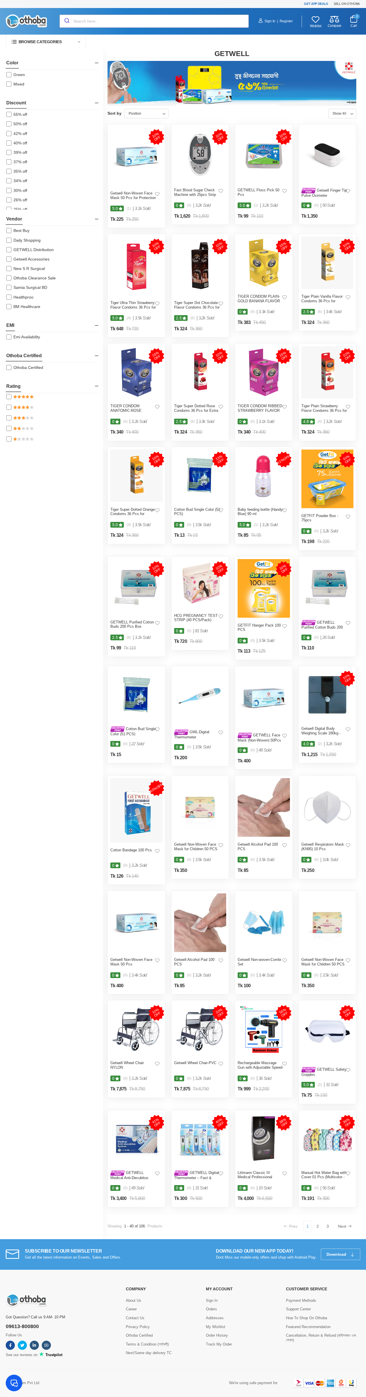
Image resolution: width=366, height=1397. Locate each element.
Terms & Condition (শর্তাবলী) (147, 1344)
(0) (189, 205)
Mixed (18, 84)
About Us (133, 1300)
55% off (20, 114)
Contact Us (135, 1318)
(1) (129, 208)
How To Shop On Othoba (306, 1318)
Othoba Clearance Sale (34, 278)
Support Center (298, 1309)
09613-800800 (22, 1326)
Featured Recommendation (308, 1327)
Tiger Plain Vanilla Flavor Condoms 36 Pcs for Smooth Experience (322, 300)
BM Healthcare (26, 306)
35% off (20, 171)
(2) (320, 744)
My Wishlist (215, 1327)
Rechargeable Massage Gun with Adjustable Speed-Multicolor (260, 1067)
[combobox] (154, 21)
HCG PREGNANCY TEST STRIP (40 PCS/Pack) (196, 617)
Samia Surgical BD (30, 287)
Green (19, 74)
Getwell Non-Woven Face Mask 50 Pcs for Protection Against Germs (133, 197)
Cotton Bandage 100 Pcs (131, 850)
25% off (20, 209)
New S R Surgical (29, 268)
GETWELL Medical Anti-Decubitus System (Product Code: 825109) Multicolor (129, 1180)
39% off (20, 152)
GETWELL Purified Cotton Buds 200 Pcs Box (132, 624)
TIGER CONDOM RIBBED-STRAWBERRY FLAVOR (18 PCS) (260, 410)
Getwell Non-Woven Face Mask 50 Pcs (131, 961)
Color (12, 62)
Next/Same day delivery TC (149, 1353)
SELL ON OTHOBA (347, 3)
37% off (20, 162)
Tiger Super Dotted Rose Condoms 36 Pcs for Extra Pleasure (196, 410)
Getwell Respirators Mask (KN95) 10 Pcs (322, 846)
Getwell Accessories (31, 259)
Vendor (14, 218)
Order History (217, 1335)
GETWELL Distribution (33, 249)
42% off (20, 133)
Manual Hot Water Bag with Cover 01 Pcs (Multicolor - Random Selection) (324, 1177)
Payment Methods (301, 1300)
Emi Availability (26, 337)
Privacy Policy (138, 1327)
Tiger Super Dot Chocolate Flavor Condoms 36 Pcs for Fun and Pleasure (197, 307)
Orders (211, 1309)
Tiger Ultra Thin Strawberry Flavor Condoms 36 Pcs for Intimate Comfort (133, 307)
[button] (46, 42)
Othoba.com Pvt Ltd (22, 1383)
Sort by (115, 113)
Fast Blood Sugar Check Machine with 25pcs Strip (195, 192)
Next (342, 1226)
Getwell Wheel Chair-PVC (195, 1063)
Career (131, 1309)
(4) (129, 318)
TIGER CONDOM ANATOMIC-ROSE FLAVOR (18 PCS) (126, 410)
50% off (20, 124)
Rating (13, 386)
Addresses (215, 1318)
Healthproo (23, 297)
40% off (20, 143)
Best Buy (21, 230)
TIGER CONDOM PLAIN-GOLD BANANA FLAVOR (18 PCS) (259, 300)
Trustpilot (53, 1355)
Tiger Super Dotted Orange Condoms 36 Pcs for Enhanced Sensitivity (132, 513)
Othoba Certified (24, 355)
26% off (20, 200)
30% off (20, 190)
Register (286, 21)
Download (337, 1254)
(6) (192, 318)
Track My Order (219, 1344)
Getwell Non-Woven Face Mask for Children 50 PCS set (195, 848)
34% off (20, 180)
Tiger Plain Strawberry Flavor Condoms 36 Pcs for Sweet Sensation (324, 410)
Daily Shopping (27, 240)
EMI (10, 325)
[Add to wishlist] (157, 194)
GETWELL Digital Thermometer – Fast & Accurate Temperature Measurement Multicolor (196, 1180)
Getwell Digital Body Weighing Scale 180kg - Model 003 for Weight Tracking (321, 735)
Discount (16, 102)
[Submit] (66, 21)
